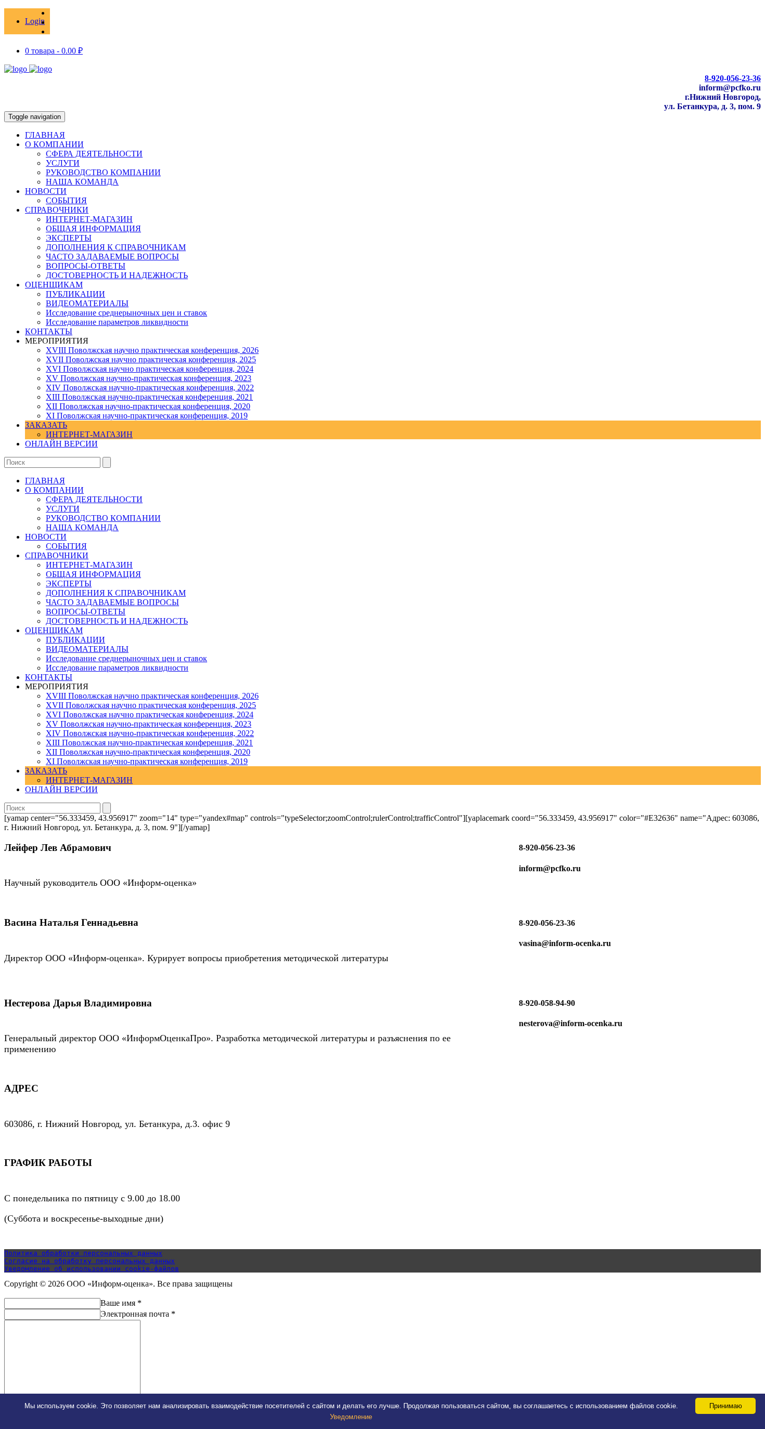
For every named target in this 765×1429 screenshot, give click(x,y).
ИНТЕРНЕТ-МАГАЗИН (89, 219)
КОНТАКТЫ (48, 331)
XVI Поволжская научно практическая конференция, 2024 (149, 368)
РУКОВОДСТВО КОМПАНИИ (103, 172)
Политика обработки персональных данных (83, 1253)
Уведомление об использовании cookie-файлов (91, 1269)
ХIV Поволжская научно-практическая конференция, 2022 (150, 387)
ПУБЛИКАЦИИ (75, 294)
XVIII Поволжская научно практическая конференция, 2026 (152, 350)
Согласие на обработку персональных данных (89, 1261)
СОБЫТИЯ (66, 200)
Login (35, 21)
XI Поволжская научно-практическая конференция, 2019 (147, 415)
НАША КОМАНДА (82, 181)
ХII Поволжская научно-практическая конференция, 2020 (148, 406)
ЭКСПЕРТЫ (69, 237)
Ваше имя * (121, 1303)
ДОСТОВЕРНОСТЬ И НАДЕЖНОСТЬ (117, 275)
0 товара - (54, 50)
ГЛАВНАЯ (45, 134)
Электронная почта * (137, 1313)
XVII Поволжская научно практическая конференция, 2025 (151, 359)
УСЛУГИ (63, 163)
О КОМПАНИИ (54, 144)
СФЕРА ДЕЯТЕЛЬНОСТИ (94, 153)
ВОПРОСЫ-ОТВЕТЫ (85, 265)
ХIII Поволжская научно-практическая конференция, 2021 (149, 396)
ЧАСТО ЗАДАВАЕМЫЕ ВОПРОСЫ (112, 256)
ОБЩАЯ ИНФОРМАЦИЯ (93, 228)
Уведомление (351, 1417)
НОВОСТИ (46, 191)
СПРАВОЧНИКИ (56, 209)
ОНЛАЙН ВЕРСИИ (61, 443)
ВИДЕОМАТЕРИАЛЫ (87, 303)
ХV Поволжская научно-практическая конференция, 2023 (148, 378)
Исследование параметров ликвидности (117, 322)
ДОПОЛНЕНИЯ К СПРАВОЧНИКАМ (116, 247)
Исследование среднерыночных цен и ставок (126, 312)
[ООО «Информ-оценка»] (28, 68)
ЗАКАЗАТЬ (46, 425)
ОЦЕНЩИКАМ (54, 284)
